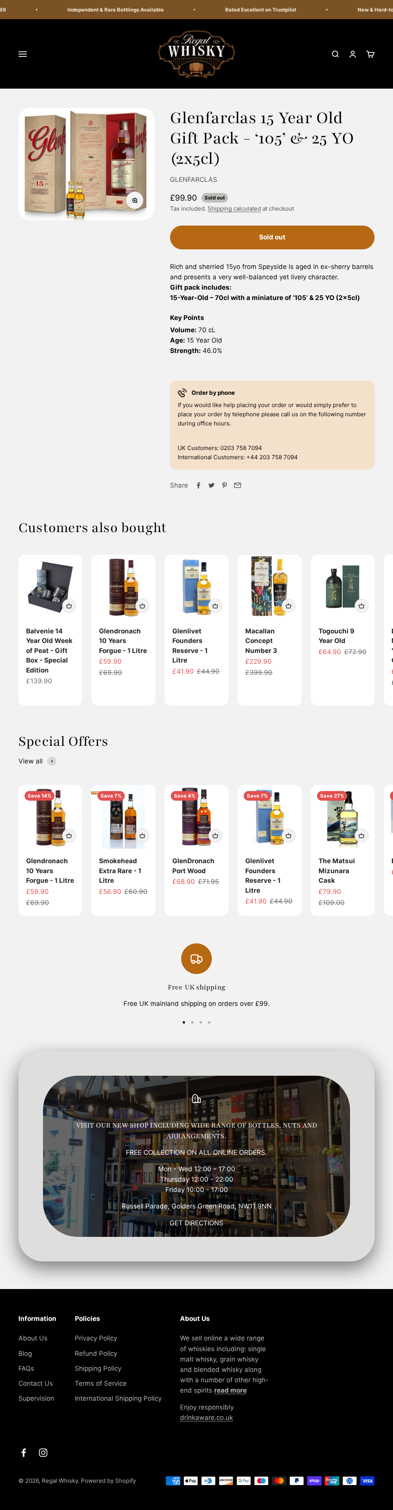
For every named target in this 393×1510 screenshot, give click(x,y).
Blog (25, 1353)
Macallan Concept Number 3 (261, 640)
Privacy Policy (96, 1338)
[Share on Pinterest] (224, 485)
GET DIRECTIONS (196, 1223)
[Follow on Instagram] (43, 1452)
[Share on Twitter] (211, 485)
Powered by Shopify (108, 1480)
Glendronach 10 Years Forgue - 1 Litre (123, 640)
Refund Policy (96, 1353)
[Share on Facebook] (198, 485)
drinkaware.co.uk (206, 1417)
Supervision (36, 1398)
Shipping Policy (98, 1368)
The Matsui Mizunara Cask (337, 870)
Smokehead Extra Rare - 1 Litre (120, 870)
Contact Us (35, 1383)
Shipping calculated (234, 208)
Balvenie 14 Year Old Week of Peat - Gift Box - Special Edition (49, 650)
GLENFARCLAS (193, 179)
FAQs (26, 1368)
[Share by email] (237, 485)
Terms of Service (101, 1383)
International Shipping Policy (118, 1398)
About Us (33, 1338)
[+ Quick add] (69, 606)
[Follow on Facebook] (23, 1452)
